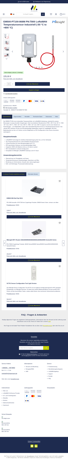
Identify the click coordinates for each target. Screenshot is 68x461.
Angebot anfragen (34, 90)
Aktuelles (5, 398)
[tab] (7, 117)
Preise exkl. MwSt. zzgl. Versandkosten (13, 78)
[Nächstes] (63, 51)
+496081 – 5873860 (8, 368)
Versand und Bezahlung (32, 366)
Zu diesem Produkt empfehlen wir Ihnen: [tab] (14, 174)
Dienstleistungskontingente (55, 369)
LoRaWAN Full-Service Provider (11, 393)
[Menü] (4, 14)
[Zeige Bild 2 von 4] (36, 67)
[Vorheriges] (12, 51)
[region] (34, 51)
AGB (26, 355)
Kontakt (50, 376)
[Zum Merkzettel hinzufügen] (59, 181)
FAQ (49, 378)
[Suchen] (43, 14)
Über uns (5, 390)
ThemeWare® (58, 457)
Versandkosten (30, 456)
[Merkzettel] (51, 14)
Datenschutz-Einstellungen (42, 457)
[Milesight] (58, 25)
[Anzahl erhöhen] (12, 84)
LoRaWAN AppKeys (53, 371)
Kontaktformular (15, 379)
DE (13, 14)
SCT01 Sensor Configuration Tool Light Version (22, 283)
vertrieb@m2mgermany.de (9, 373)
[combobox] (12, 14)
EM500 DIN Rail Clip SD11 (15, 198)
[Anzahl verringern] (5, 84)
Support (50, 373)
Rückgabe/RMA (30, 369)
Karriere (5, 400)
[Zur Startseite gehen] (34, 8)
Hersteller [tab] (27, 116)
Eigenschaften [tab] (17, 116)
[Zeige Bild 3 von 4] (39, 67)
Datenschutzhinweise (32, 354)
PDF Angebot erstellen (11, 107)
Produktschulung (52, 366)
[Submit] (46, 348)
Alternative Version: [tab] (33, 174)
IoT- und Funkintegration (9, 395)
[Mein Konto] (56, 14)
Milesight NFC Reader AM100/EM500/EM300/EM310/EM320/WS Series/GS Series (31, 240)
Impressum (6, 405)
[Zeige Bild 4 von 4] (42, 67)
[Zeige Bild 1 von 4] (34, 67)
